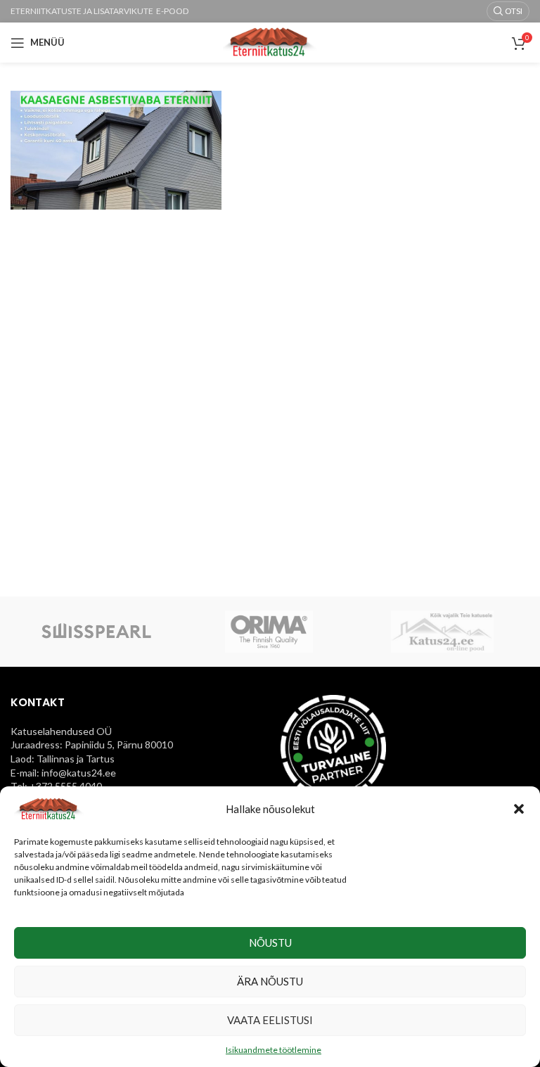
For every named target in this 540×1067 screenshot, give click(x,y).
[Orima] (269, 631)
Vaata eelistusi (270, 1020)
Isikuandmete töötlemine (273, 1049)
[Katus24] (442, 631)
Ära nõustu (270, 981)
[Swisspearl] (96, 631)
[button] (519, 809)
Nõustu (270, 942)
